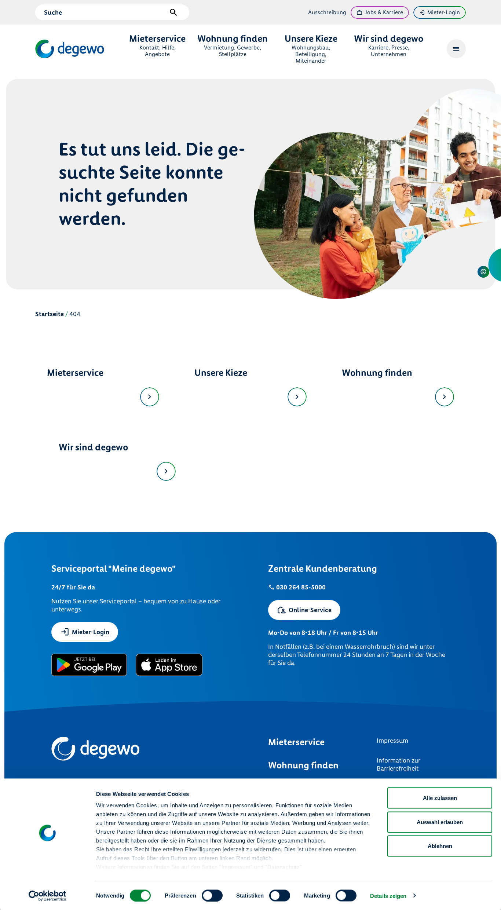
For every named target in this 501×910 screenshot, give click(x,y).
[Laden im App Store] (169, 665)
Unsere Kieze (220, 373)
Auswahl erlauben (440, 822)
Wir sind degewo (93, 447)
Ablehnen (440, 846)
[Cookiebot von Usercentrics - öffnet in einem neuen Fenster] (47, 895)
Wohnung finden (377, 373)
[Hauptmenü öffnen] (456, 48)
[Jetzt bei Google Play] (89, 665)
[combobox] (105, 12)
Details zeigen (388, 895)
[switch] (212, 895)
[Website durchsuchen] (173, 12)
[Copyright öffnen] (483, 272)
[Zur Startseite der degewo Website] (70, 49)
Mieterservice (75, 373)
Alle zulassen (440, 798)
